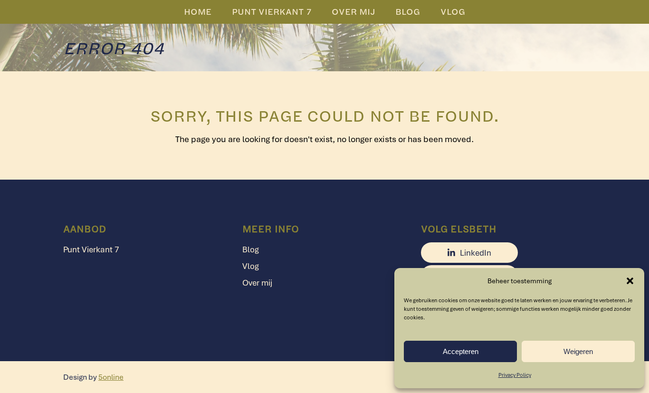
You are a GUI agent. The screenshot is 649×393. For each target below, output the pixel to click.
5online (111, 377)
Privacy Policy (514, 374)
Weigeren (578, 351)
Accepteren (460, 351)
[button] (630, 281)
